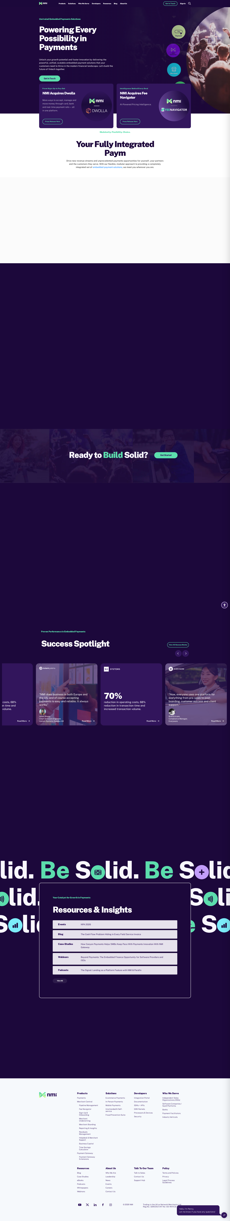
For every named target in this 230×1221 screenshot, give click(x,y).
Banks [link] (165, 1110)
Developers (96, 4)
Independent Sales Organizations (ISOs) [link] (171, 1099)
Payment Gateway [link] (85, 1153)
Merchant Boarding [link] (87, 1124)
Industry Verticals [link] (170, 1117)
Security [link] (137, 1116)
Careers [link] (109, 1188)
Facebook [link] (102, 1204)
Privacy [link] (165, 1177)
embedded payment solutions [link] (107, 167)
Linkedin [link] (95, 1204)
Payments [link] (81, 1098)
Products (62, 4)
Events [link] (109, 1184)
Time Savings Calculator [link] (85, 1148)
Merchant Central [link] (84, 1102)
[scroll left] (178, 653)
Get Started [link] (165, 455)
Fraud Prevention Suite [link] (115, 1115)
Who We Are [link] (111, 1173)
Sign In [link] (183, 4)
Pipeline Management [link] (88, 1105)
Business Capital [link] (86, 1144)
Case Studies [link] (83, 1177)
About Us (123, 4)
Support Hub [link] (139, 1180)
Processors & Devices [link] (143, 1113)
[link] (43, 4)
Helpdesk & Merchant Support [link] (88, 1139)
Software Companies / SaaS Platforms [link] (172, 1105)
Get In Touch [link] (170, 4)
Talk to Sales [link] (139, 1173)
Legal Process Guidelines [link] (168, 1181)
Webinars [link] (81, 1191)
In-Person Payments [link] (114, 1102)
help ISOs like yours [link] (122, 565)
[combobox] (107, 1049)
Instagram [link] (110, 1204)
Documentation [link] (141, 1102)
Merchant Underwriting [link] (85, 1120)
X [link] (87, 1204)
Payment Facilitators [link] (171, 1113)
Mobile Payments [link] (113, 1105)
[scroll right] (185, 653)
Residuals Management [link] (85, 1133)
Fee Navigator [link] (85, 1109)
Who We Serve (83, 4)
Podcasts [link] (81, 1184)
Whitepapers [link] (82, 1188)
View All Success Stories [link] (178, 645)
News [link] (108, 1180)
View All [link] (60, 981)
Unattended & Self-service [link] (114, 1110)
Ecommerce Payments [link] (115, 1098)
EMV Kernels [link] (139, 1109)
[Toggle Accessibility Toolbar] (224, 605)
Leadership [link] (110, 1177)
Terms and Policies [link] (170, 1173)
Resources (107, 4)
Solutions (72, 4)
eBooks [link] (80, 1180)
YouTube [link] (79, 1204)
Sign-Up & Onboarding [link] (84, 1114)
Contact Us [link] (110, 1191)
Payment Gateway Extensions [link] (87, 1158)
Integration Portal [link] (142, 1098)
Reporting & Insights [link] (88, 1128)
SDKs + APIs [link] (139, 1105)
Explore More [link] (56, 255)
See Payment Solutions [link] (111, 586)
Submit (109, 1076)
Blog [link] (115, 4)
